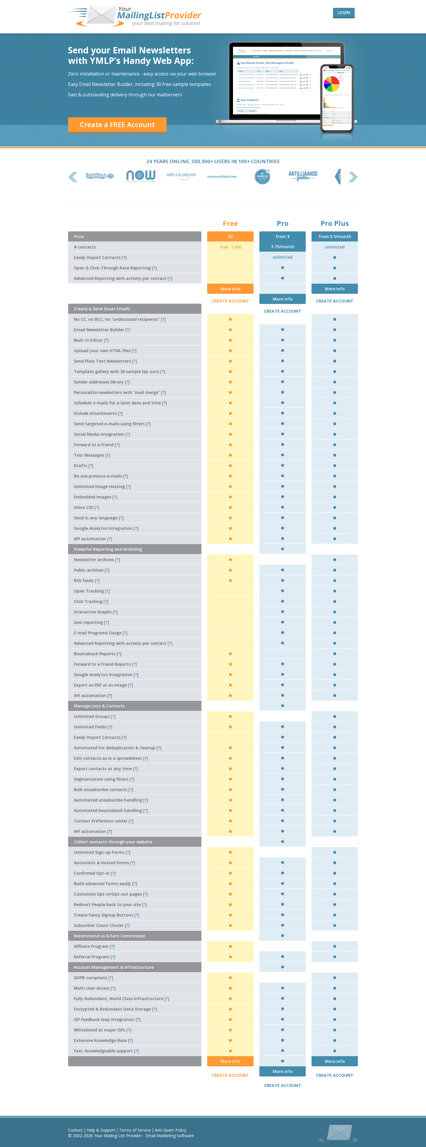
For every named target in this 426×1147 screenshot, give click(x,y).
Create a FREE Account (117, 124)
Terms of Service (135, 1130)
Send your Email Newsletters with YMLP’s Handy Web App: (131, 55)
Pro (283, 223)
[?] (124, 257)
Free (230, 223)
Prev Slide (73, 177)
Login (344, 12)
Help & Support (101, 1130)
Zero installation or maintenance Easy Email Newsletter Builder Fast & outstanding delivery (142, 84)
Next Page (353, 177)
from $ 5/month (334, 236)
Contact (75, 1130)
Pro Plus (335, 223)
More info (231, 288)
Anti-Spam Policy (170, 1130)
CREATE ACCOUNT (230, 301)
